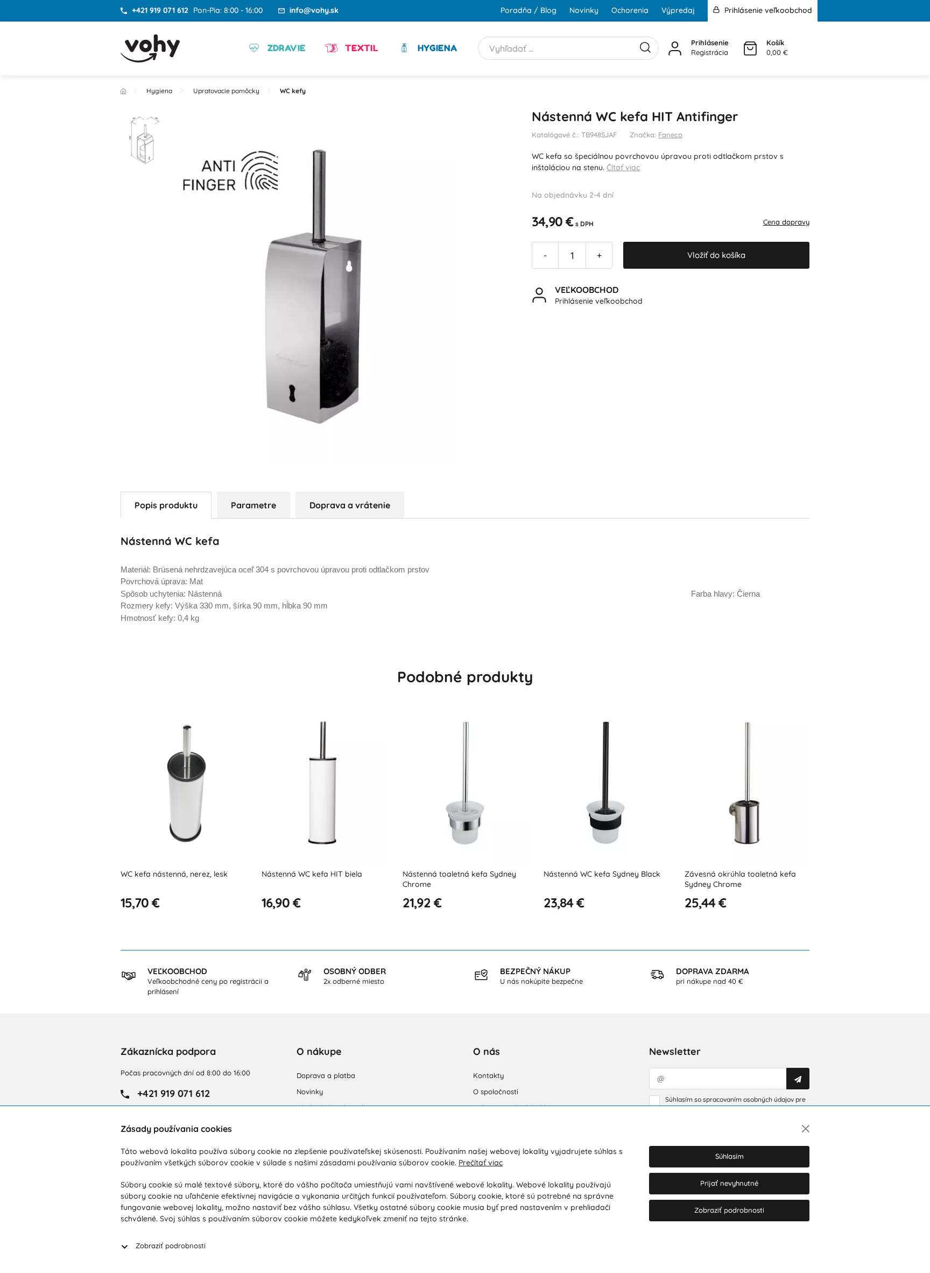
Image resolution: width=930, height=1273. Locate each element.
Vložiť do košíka (716, 255)
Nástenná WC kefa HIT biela (312, 874)
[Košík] (750, 48)
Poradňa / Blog (528, 10)
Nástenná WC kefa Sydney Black (602, 874)
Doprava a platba (326, 1075)
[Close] (806, 1129)
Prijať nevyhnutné (729, 1183)
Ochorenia (630, 10)
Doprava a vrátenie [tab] (349, 505)
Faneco (670, 134)
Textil (360, 48)
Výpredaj (678, 10)
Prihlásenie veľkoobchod (767, 10)
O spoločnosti (495, 1091)
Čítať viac (623, 167)
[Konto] (675, 48)
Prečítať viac (481, 1162)
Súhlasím (729, 1156)
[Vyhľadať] (645, 46)
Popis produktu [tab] (166, 505)
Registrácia (709, 52)
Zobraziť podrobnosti (171, 1245)
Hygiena (436, 48)
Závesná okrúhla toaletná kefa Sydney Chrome (740, 879)
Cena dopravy (786, 222)
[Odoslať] (797, 1078)
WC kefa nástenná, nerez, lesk (174, 874)
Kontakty (488, 1075)
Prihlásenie (710, 42)
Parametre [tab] (253, 505)
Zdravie (285, 48)
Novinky (583, 10)
